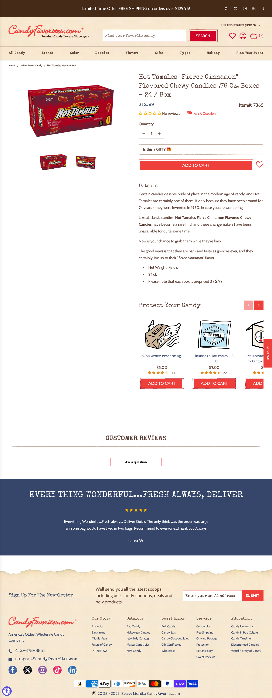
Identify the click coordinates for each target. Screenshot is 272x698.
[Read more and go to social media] (12, 670)
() (260, 35)
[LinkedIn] (254, 8)
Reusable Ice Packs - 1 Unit (214, 359)
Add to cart (161, 383)
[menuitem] (16, 52)
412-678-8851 (30, 651)
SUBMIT (252, 595)
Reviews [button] (268, 353)
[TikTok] (263, 8)
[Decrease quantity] (143, 133)
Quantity (146, 124)
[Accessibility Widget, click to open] (7, 691)
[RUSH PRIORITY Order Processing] (162, 335)
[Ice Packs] (214, 335)
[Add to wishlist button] (232, 35)
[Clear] (172, 36)
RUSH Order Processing (162, 356)
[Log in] (243, 36)
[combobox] (144, 36)
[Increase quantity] (159, 133)
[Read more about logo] (42, 628)
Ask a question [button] (136, 462)
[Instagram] (244, 8)
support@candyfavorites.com (46, 659)
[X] (235, 8)
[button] (150, 113)
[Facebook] (226, 8)
